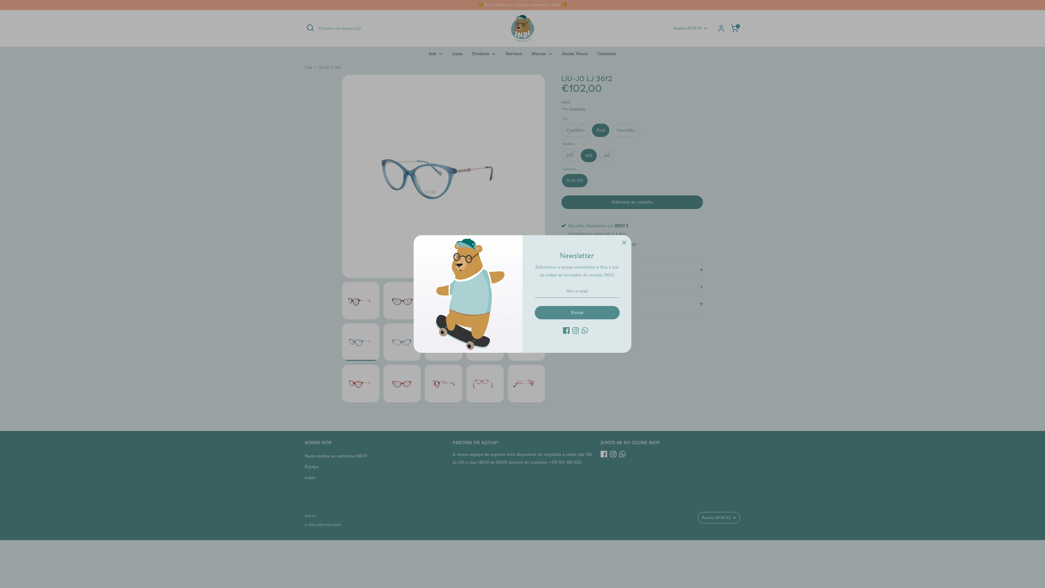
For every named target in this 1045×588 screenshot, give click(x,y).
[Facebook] (566, 330)
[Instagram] (575, 330)
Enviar (577, 313)
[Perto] (624, 242)
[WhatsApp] (585, 330)
